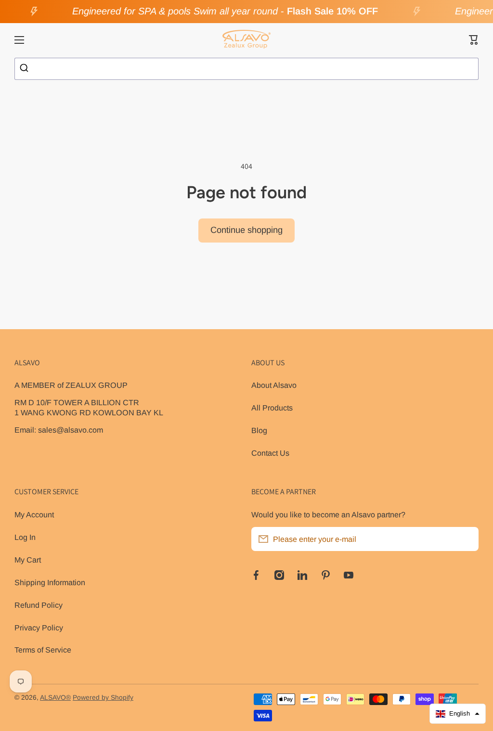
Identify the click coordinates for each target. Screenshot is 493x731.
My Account (34, 514)
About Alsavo (274, 385)
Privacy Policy (38, 627)
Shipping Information (49, 582)
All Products (272, 407)
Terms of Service (42, 649)
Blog (259, 430)
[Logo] (246, 40)
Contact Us (270, 453)
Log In (25, 537)
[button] (474, 40)
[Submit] (25, 68)
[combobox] (246, 69)
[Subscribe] (466, 539)
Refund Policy (38, 605)
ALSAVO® (55, 697)
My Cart (27, 559)
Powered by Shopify (103, 697)
